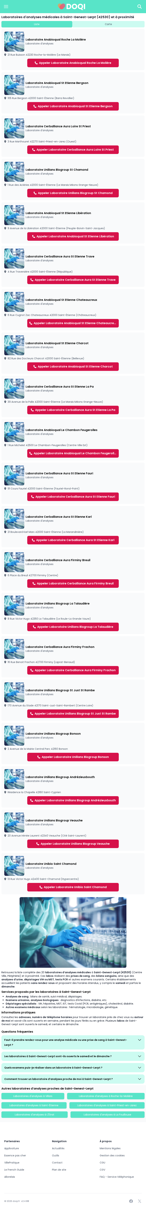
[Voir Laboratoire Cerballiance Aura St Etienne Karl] (73, 526)
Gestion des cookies (112, 1155)
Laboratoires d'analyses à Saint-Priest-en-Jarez (107, 1105)
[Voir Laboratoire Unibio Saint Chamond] (73, 873)
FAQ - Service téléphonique (117, 1177)
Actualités (58, 1148)
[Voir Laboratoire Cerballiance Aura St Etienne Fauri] (73, 483)
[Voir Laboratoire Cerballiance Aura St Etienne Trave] (73, 266)
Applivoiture (11, 1148)
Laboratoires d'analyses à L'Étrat (34, 1114)
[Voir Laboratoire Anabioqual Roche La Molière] (73, 49)
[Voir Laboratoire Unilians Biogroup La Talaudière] (73, 613)
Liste (37, 24)
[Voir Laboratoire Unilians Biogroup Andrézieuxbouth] (73, 787)
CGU (102, 1162)
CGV (102, 1169)
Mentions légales (110, 1148)
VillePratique (11, 1162)
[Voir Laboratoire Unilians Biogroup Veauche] (73, 830)
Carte (108, 24)
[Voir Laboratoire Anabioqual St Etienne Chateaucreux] (73, 309)
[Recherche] (139, 6)
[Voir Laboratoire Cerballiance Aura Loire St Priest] (73, 136)
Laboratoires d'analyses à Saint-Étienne (33, 1105)
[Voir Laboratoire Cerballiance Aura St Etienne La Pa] (73, 396)
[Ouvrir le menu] (6, 6)
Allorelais (9, 1177)
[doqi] (71, 6)
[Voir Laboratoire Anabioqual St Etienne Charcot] (73, 353)
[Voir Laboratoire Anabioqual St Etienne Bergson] (73, 92)
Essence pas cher (15, 1155)
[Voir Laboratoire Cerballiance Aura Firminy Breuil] (73, 570)
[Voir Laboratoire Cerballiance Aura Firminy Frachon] (73, 656)
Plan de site (59, 1169)
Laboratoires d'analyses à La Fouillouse (107, 1114)
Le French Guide (14, 1169)
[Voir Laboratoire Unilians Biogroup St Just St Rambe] (73, 700)
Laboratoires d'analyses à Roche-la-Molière (106, 1096)
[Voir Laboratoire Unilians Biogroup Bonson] (73, 743)
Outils (55, 1155)
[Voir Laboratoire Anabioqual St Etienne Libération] (73, 223)
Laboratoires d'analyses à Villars (32, 1096)
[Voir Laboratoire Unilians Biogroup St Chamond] (73, 179)
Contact (57, 1162)
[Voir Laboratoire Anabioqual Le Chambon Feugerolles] (73, 439)
